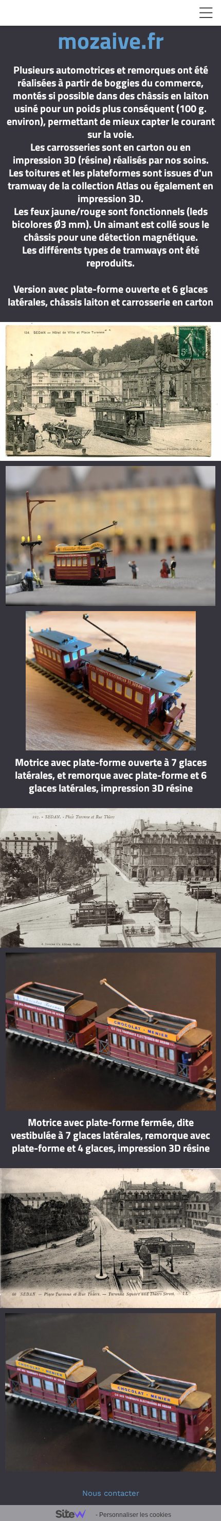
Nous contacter (110, 1493)
